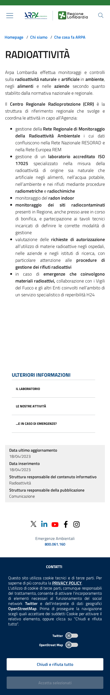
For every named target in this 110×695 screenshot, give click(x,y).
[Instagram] (76, 524)
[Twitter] (33, 524)
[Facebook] (66, 524)
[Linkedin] (44, 524)
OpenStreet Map (51, 644)
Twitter (58, 635)
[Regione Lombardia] (73, 15)
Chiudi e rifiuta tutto (55, 664)
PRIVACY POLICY (67, 583)
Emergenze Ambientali (55, 538)
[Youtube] (55, 524)
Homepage (14, 37)
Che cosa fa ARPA (69, 37)
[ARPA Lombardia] (34, 15)
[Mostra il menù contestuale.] (10, 16)
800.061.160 (55, 544)
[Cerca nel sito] (100, 15)
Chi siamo (38, 37)
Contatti (54, 567)
